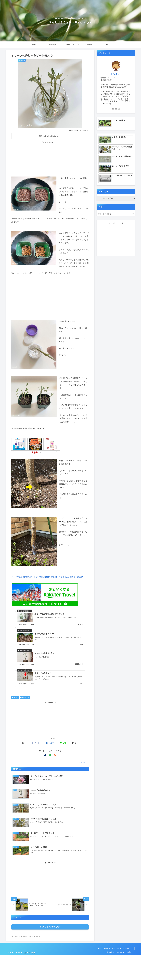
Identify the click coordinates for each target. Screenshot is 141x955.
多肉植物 (126, 949)
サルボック (116, 74)
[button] (76, 743)
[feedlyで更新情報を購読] (50, 755)
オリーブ (16, 697)
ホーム (100, 949)
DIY (132, 949)
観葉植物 (107, 949)
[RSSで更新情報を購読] (55, 755)
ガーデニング (25, 697)
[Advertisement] (50, 158)
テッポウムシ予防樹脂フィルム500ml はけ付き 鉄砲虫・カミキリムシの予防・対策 (46, 577)
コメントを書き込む (50, 927)
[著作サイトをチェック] (45, 755)
